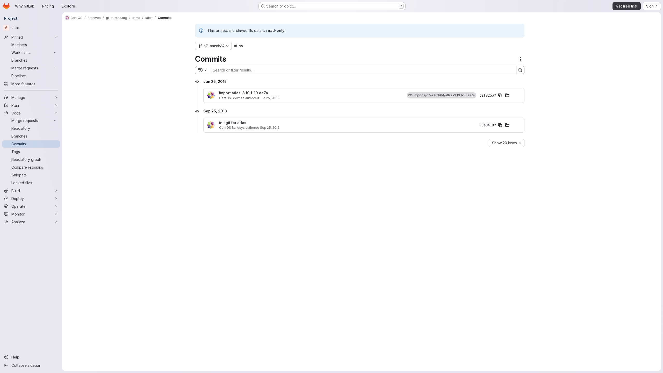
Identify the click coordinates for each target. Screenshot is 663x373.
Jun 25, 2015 (269, 98)
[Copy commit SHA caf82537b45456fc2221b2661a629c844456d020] (500, 95)
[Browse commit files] (507, 95)
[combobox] (506, 143)
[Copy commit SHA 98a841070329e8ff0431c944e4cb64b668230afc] (500, 125)
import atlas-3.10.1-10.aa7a (243, 93)
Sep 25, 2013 (270, 128)
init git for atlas (232, 123)
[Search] (520, 70)
